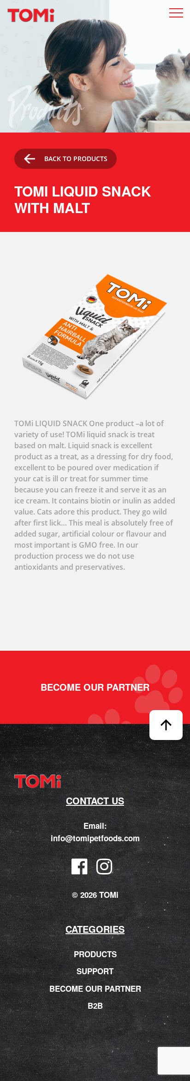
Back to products (75, 158)
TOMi (30, 15)
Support (95, 971)
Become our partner (95, 687)
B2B (95, 1005)
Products (95, 954)
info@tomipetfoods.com (95, 838)
